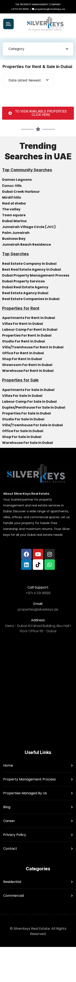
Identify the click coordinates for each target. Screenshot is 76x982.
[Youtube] (38, 554)
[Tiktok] (38, 564)
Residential (12, 881)
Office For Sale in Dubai (23, 431)
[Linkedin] (26, 564)
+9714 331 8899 (20, 9)
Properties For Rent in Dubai (27, 335)
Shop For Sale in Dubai (22, 436)
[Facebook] (26, 554)
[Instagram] (49, 554)
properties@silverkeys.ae (50, 9)
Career (9, 820)
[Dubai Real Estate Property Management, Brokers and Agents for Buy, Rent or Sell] (45, 24)
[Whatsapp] (49, 564)
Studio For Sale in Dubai (23, 419)
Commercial (13, 895)
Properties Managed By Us (25, 793)
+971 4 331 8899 (38, 593)
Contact (10, 848)
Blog (6, 807)
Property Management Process (29, 779)
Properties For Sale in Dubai (27, 413)
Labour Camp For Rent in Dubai (30, 329)
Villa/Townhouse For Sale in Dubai (33, 425)
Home (8, 765)
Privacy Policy (14, 834)
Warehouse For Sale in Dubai (28, 442)
